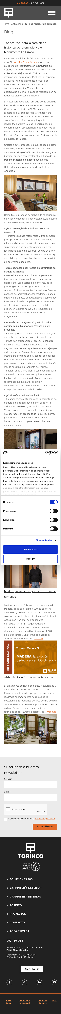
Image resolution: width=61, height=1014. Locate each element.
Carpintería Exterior (25, 888)
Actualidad (17, 24)
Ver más (38, 639)
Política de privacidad (24, 1002)
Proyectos (18, 914)
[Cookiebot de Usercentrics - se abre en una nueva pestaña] (45, 453)
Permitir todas (31, 549)
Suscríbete (45, 826)
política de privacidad (45, 819)
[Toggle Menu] (51, 13)
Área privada (20, 931)
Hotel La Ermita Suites (25, 62)
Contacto (17, 922)
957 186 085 (30, 3)
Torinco (16, 905)
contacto (32, 969)
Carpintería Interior (25, 897)
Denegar (30, 559)
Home (6, 24)
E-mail (7, 792)
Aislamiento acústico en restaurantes (29, 677)
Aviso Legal (8, 1002)
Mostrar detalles (44, 540)
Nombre (8, 779)
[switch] (54, 511)
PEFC (54, 1001)
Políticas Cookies (42, 1002)
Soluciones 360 (21, 879)
